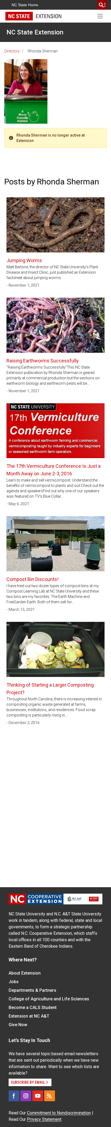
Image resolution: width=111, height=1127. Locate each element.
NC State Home (25, 5)
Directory (12, 51)
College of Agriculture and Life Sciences (49, 998)
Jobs (14, 981)
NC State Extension (34, 32)
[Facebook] (14, 1095)
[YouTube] (37, 1095)
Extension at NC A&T (29, 1016)
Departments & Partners (32, 990)
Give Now (18, 1024)
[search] (102, 5)
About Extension (25, 973)
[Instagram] (25, 1095)
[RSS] (49, 1095)
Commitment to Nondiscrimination (59, 1112)
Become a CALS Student (33, 1007)
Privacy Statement (44, 1119)
